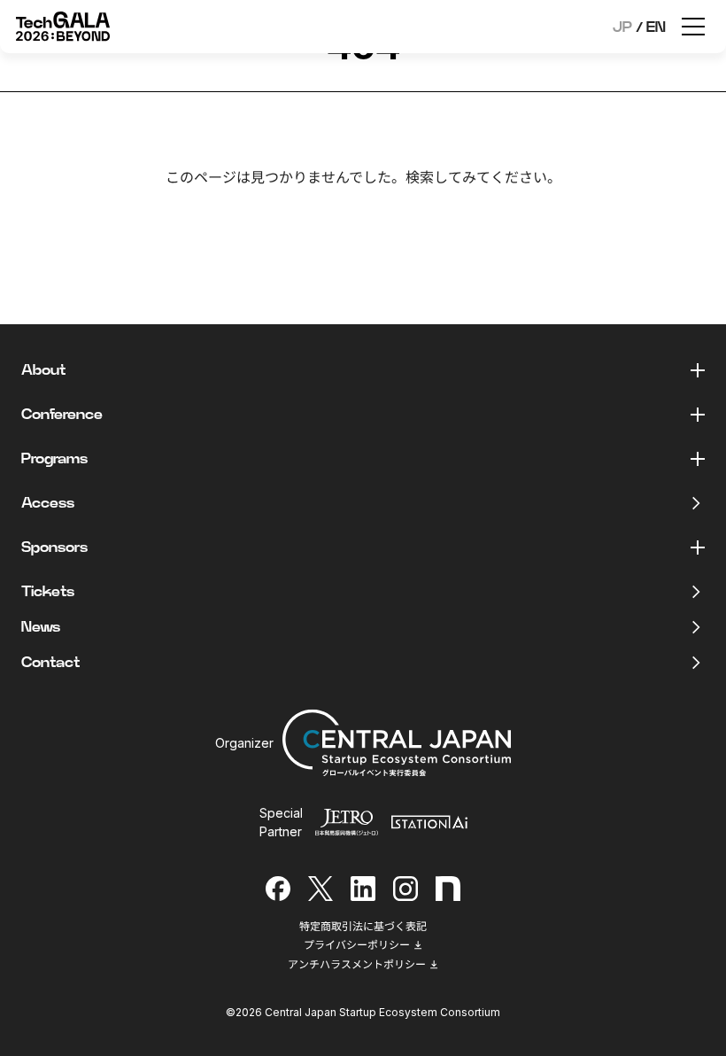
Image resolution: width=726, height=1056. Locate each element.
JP (622, 27)
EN (656, 27)
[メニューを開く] (693, 26)
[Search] (511, 223)
